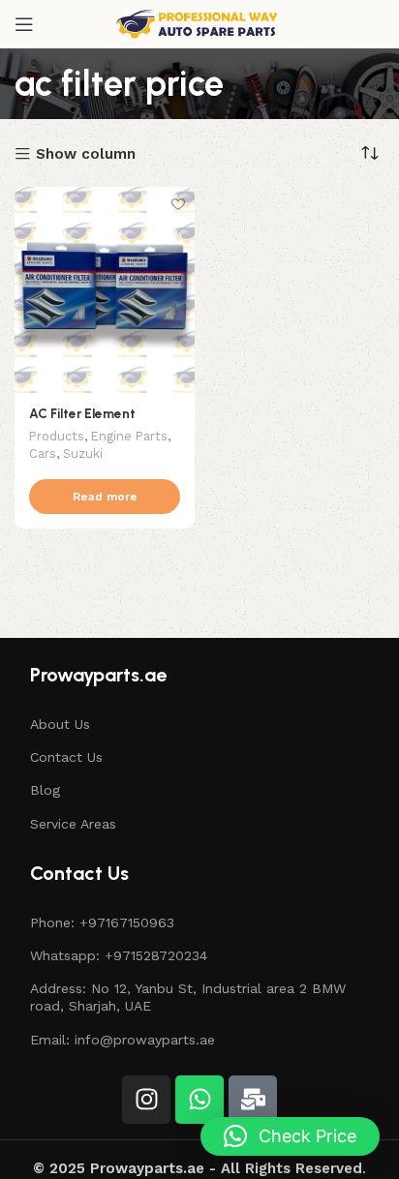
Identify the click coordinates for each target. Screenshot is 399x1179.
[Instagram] (146, 1099)
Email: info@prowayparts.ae (122, 1039)
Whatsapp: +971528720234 (118, 955)
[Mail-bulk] (253, 1099)
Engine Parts (129, 436)
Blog (45, 790)
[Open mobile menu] (24, 24)
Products (56, 436)
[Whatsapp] (199, 1099)
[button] (290, 1136)
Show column (86, 154)
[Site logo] (199, 23)
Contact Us (66, 757)
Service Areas (73, 823)
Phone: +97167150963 (102, 922)
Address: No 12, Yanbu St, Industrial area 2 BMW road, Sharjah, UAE (188, 997)
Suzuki (83, 453)
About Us (60, 724)
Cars (42, 453)
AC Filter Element (82, 413)
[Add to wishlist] (178, 204)
